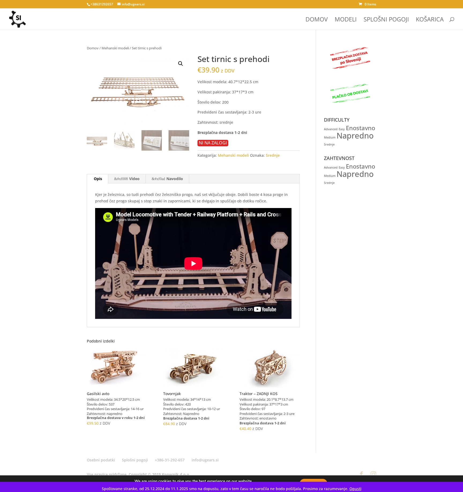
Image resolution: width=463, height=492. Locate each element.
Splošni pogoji (135, 459)
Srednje (273, 155)
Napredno (355, 135)
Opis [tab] (98, 178)
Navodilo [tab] (174, 178)
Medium (329, 137)
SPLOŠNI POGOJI (386, 20)
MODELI (346, 20)
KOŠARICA (430, 20)
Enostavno (360, 128)
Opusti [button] (355, 488)
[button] (180, 63)
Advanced (331, 129)
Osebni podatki (101, 459)
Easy (342, 129)
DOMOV (316, 20)
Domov (93, 48)
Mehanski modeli (115, 48)
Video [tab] (134, 178)
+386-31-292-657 (170, 459)
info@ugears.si (205, 459)
